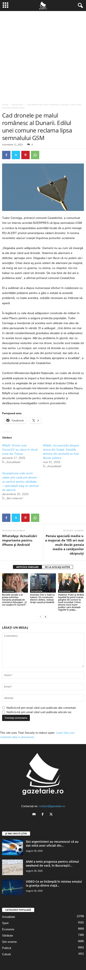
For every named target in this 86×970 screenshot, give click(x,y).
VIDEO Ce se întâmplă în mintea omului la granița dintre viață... (54, 883)
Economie (8, 929)
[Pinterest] (25, 155)
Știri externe (9, 941)
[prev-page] (40, 616)
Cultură (6, 954)
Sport (5, 923)
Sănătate (7, 935)
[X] (16, 155)
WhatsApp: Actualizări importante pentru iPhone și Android (19, 540)
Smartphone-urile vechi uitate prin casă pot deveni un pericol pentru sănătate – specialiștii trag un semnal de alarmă (20, 482)
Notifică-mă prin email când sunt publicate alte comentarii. (41, 707)
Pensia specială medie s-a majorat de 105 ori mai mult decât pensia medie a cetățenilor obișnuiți (64, 544)
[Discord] (35, 814)
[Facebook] (6, 155)
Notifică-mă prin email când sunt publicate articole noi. (39, 712)
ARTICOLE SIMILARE (27, 567)
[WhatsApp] (35, 155)
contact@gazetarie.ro (52, 806)
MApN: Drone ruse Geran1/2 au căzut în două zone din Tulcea (20, 449)
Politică (6, 948)
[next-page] (45, 616)
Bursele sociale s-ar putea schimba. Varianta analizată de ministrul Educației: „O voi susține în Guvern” (14, 599)
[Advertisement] (43, 56)
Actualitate (17, 104)
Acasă (5, 104)
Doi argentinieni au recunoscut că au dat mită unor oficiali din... (52, 843)
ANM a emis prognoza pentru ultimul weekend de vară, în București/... (52, 863)
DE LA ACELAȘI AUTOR (57, 567)
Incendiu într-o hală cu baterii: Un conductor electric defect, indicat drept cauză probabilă (42, 598)
